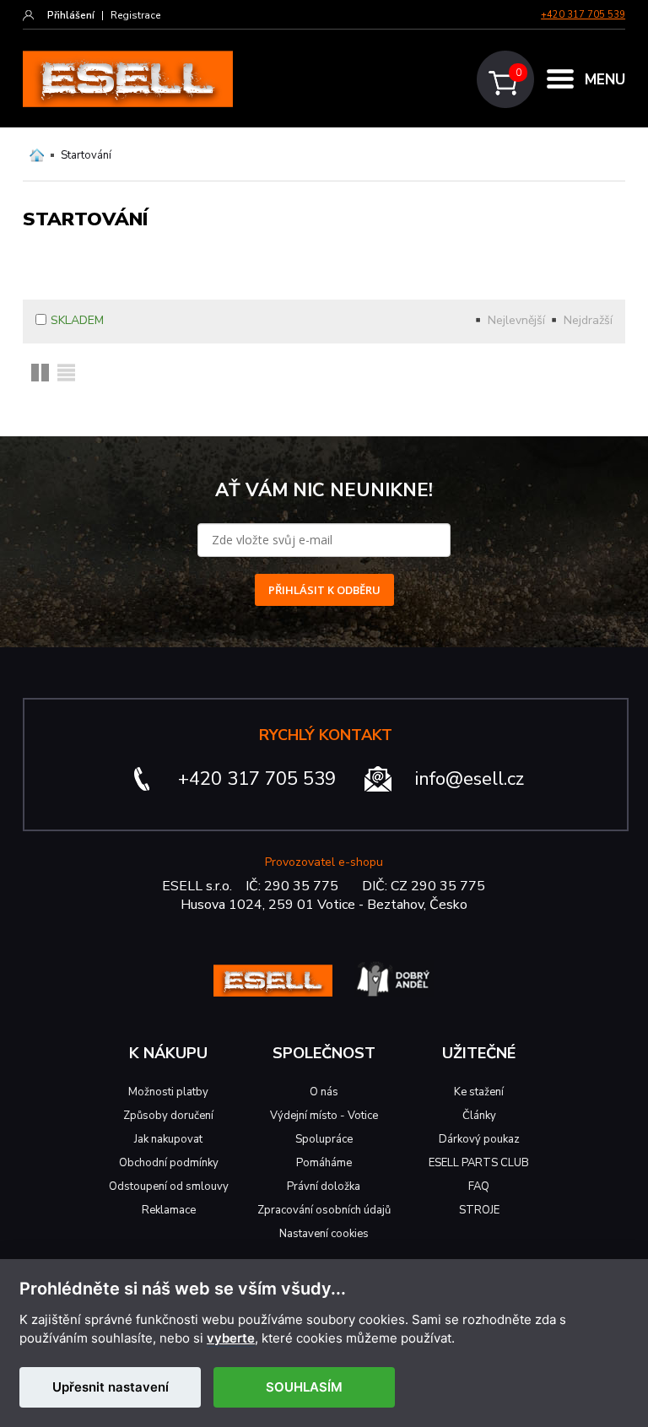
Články (479, 1115)
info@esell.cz (469, 779)
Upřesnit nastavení (110, 1387)
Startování (86, 155)
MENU (605, 79)
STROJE (479, 1210)
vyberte (231, 1338)
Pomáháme (324, 1162)
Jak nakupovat (168, 1139)
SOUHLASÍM (304, 1387)
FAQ (478, 1186)
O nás (324, 1092)
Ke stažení (479, 1092)
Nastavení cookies (324, 1233)
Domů (37, 155)
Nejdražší (588, 320)
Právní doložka (323, 1186)
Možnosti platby (168, 1092)
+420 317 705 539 (583, 14)
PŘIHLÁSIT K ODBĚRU (324, 589)
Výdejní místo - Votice (324, 1115)
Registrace (135, 15)
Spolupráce (324, 1139)
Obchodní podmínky (169, 1162)
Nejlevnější (516, 320)
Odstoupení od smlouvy (169, 1186)
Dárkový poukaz (479, 1139)
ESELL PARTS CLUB (479, 1162)
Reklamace (169, 1210)
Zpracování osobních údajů (324, 1210)
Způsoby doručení (168, 1115)
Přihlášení (70, 15)
